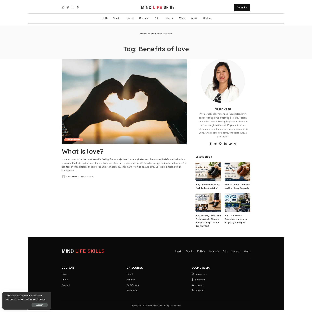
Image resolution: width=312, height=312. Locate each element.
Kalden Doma (72, 177)
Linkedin (199, 285)
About (194, 18)
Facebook (200, 279)
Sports (116, 18)
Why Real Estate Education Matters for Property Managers (236, 219)
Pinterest (200, 290)
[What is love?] (124, 101)
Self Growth (133, 285)
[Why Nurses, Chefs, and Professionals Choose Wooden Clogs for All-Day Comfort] (208, 202)
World (182, 18)
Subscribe (242, 7)
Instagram (200, 274)
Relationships (73, 140)
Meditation (132, 290)
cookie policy (39, 299)
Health (104, 18)
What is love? (83, 151)
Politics (130, 18)
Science (169, 18)
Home (65, 274)
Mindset (131, 279)
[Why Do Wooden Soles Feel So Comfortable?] (208, 171)
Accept (39, 305)
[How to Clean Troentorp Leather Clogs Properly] (237, 171)
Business (144, 18)
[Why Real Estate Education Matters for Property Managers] (237, 202)
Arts (157, 18)
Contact (207, 18)
